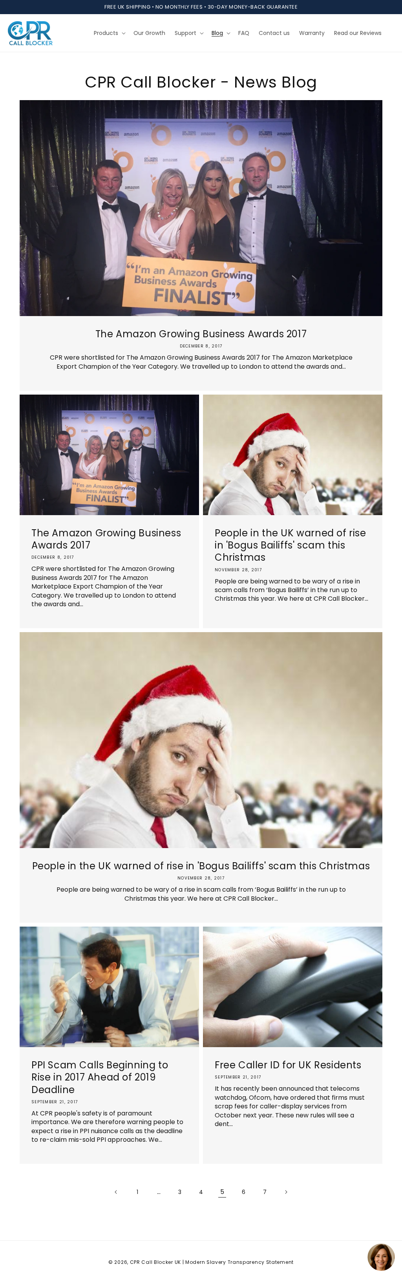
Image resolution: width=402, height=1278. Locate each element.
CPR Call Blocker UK (155, 1262)
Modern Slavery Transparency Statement (239, 1262)
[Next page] (285, 1192)
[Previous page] (116, 1192)
